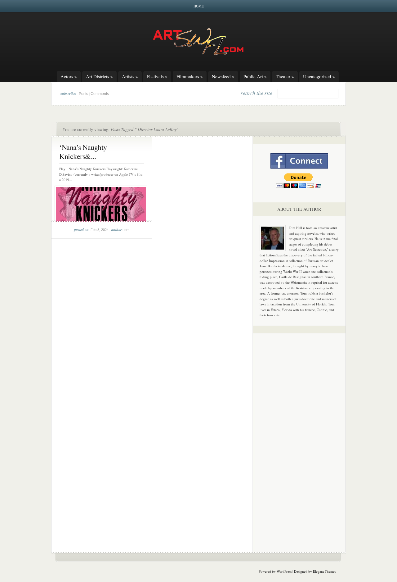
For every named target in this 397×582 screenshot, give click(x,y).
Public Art (255, 76)
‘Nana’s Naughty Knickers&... (83, 151)
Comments (100, 94)
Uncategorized (319, 76)
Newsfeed (223, 76)
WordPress (284, 571)
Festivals (157, 76)
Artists (130, 76)
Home (199, 6)
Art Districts (99, 76)
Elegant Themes (324, 571)
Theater (285, 76)
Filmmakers (189, 76)
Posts (83, 94)
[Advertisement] (299, 435)
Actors (68, 76)
